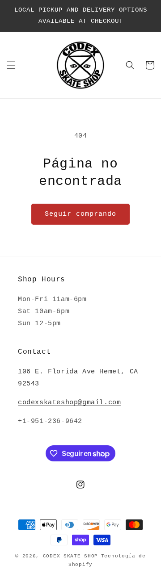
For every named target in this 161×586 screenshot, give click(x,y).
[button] (11, 65)
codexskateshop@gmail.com (69, 402)
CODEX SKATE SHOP (70, 556)
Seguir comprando (80, 214)
